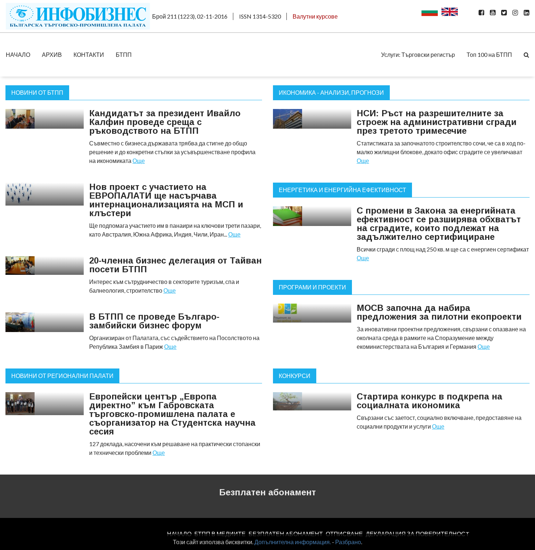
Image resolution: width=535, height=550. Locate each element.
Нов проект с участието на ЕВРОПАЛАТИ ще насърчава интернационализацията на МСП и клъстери (166, 200)
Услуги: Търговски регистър (418, 54)
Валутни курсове (315, 16)
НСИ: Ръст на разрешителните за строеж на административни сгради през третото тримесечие (436, 122)
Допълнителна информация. (292, 541)
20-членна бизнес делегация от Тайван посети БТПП (175, 265)
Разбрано (348, 541)
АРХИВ (52, 54)
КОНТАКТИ (89, 54)
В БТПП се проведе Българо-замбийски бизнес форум (154, 321)
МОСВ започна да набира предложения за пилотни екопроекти (439, 312)
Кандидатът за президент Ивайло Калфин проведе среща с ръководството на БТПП (165, 122)
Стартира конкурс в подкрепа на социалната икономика (429, 400)
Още (138, 160)
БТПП (124, 54)
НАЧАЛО (18, 54)
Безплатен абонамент (267, 492)
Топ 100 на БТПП (489, 54)
